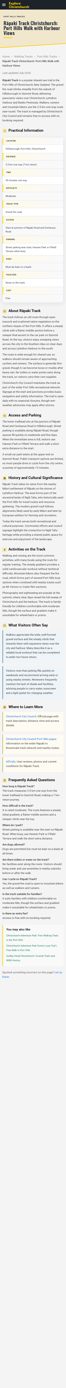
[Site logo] (20, 5)
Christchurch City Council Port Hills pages (31, 739)
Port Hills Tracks (47, 56)
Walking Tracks (23, 56)
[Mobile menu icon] (4, 5)
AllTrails (11, 761)
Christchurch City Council (21, 716)
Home (6, 56)
